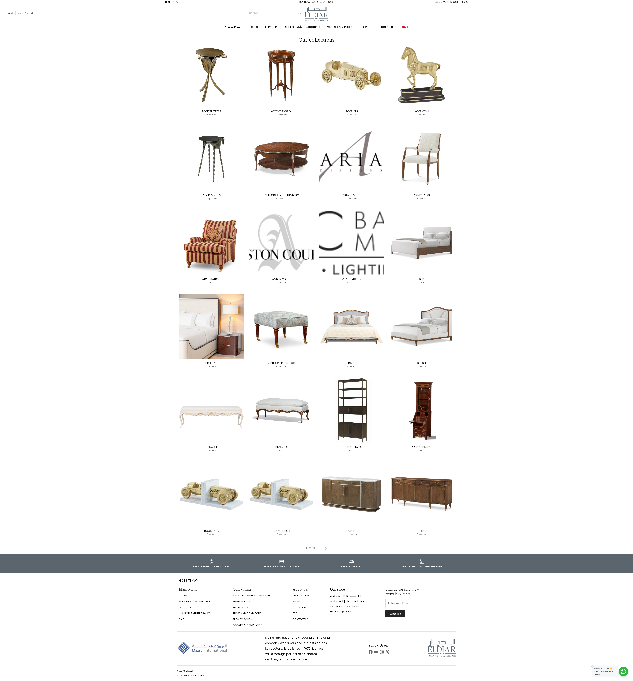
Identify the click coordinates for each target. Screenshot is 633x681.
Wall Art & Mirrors (339, 27)
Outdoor (185, 607)
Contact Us (25, 13)
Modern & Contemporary (195, 601)
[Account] (300, 27)
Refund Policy (242, 607)
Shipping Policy (243, 601)
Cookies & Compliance (247, 625)
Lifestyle (364, 27)
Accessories (293, 27)
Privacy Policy (242, 619)
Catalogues (301, 607)
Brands (254, 27)
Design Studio (386, 27)
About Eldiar (301, 595)
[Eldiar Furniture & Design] (316, 14)
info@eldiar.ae (346, 611)
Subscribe (395, 613)
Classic (184, 595)
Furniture (271, 27)
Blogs (297, 601)
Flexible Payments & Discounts (252, 595)
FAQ (295, 613)
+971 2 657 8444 (349, 606)
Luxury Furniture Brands (195, 613)
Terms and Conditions (247, 613)
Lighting (314, 27)
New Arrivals (233, 27)
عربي (10, 13)
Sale (405, 27)
